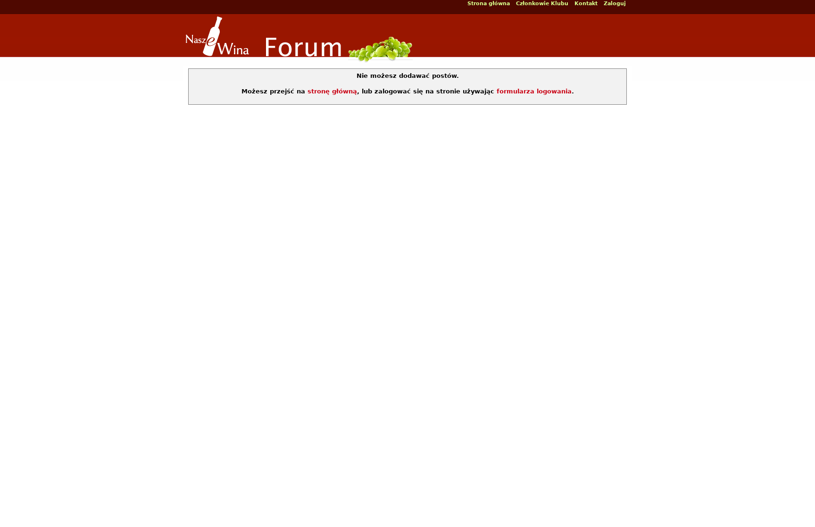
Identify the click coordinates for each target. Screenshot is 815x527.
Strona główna (488, 3)
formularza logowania (534, 91)
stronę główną (332, 91)
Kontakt (586, 3)
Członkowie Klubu (542, 3)
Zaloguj (615, 3)
